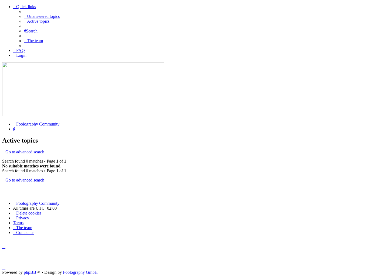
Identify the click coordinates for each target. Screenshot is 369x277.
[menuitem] (42, 16)
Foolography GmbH (80, 272)
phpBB (30, 272)
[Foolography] (83, 115)
